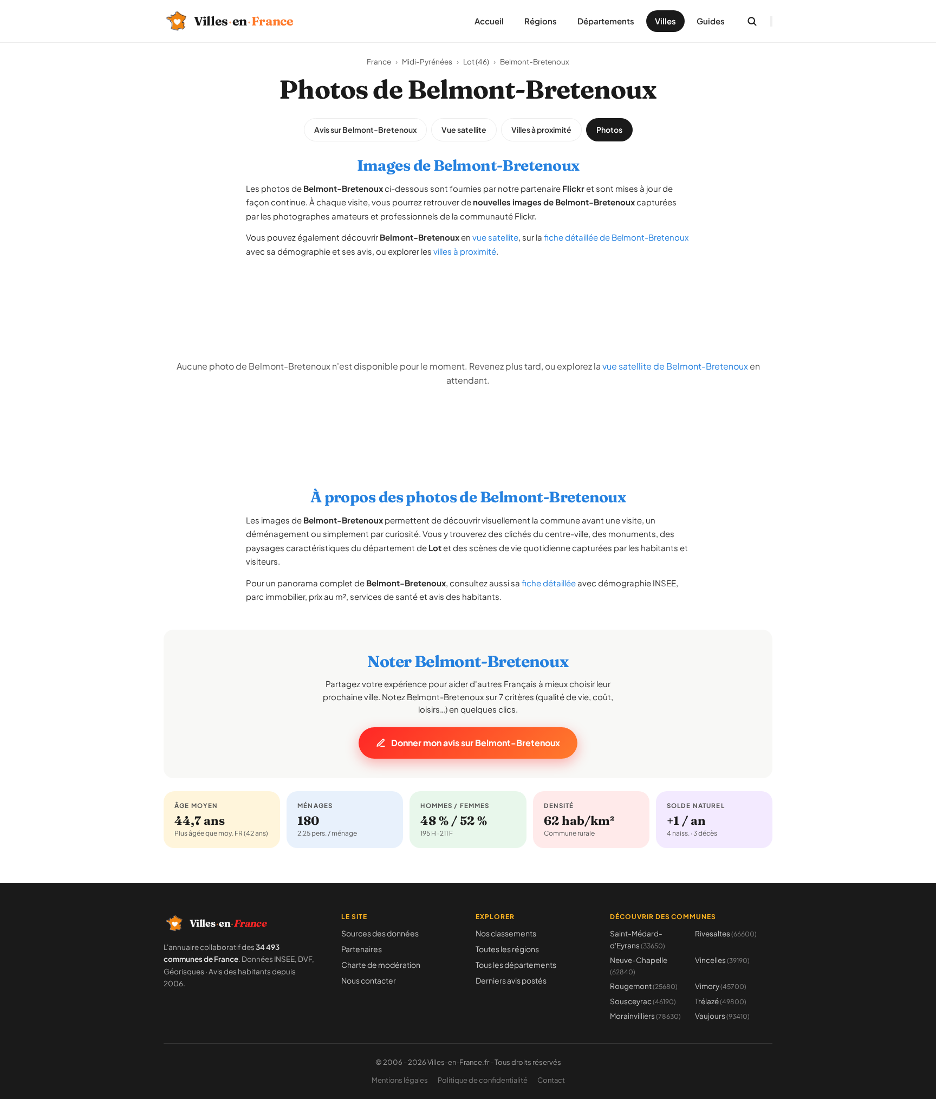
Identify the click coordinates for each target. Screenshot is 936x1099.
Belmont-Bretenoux (534, 61)
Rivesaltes (726, 933)
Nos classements (506, 933)
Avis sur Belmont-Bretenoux (365, 129)
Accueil (489, 21)
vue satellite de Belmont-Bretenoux (675, 366)
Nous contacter (368, 980)
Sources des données (380, 933)
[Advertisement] (468, 292)
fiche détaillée (549, 583)
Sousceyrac (643, 1001)
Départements (605, 21)
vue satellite (495, 237)
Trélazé (720, 1001)
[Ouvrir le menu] (771, 21)
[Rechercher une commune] (752, 21)
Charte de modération (380, 964)
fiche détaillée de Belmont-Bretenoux (616, 237)
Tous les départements (516, 964)
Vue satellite (463, 129)
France (379, 61)
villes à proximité (464, 251)
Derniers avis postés (511, 980)
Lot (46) (476, 61)
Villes (665, 21)
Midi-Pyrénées (427, 61)
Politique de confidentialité (483, 1080)
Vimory (720, 986)
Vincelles (722, 960)
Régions (540, 21)
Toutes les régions (507, 949)
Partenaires (361, 949)
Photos (609, 129)
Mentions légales (400, 1080)
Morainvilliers (645, 1015)
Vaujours (722, 1015)
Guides (711, 21)
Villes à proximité (541, 129)
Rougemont (644, 986)
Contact (551, 1080)
